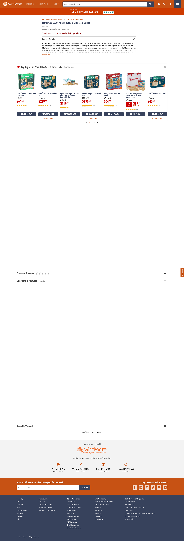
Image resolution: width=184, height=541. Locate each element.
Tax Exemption (72, 519)
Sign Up (85, 488)
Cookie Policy (129, 519)
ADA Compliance (72, 522)
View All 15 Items (69, 67)
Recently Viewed (24, 426)
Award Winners (22, 510)
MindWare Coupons (45, 507)
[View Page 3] (94, 123)
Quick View (49, 118)
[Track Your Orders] (159, 4)
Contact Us (71, 501)
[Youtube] (159, 487)
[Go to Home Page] (43, 19)
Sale (18, 519)
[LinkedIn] (141, 487)
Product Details (48, 39)
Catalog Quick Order (45, 504)
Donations (98, 510)
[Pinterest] (147, 487)
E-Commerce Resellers (132, 516)
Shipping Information (74, 507)
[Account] (170, 4)
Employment (99, 519)
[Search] (150, 4)
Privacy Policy (130, 501)
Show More (46, 55)
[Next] (97, 123)
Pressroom (98, 516)
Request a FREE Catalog (47, 510)
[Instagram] (165, 487)
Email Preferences (73, 525)
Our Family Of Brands (102, 504)
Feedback (182, 272)
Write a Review (55, 29)
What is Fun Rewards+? (74, 528)
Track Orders (71, 510)
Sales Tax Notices (73, 516)
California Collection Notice (134, 507)
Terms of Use (129, 504)
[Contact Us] (164, 4)
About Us (98, 507)
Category (20, 504)
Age (18, 501)
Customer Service (73, 504)
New (18, 507)
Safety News (129, 510)
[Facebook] (135, 487)
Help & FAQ (70, 513)
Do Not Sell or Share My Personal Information (140, 513)
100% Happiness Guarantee (104, 501)
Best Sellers (20, 513)
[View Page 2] (92, 123)
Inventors (98, 513)
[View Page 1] (90, 123)
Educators (20, 516)
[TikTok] (153, 487)
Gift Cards (42, 501)
